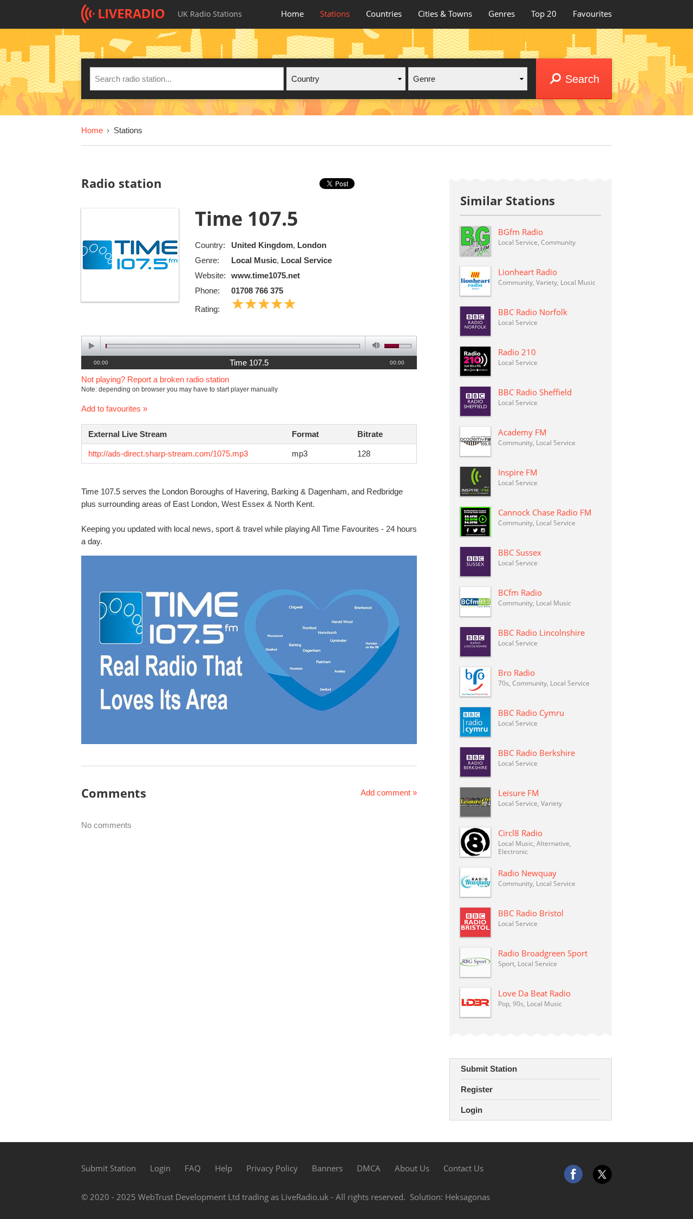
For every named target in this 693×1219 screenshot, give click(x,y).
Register (477, 1089)
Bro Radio (516, 672)
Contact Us (463, 1168)
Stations (335, 13)
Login (471, 1109)
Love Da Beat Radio (534, 993)
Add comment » (389, 792)
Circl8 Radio (520, 832)
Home (292, 13)
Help (223, 1168)
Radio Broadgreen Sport (542, 953)
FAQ (193, 1168)
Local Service (306, 260)
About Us (412, 1168)
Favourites (592, 13)
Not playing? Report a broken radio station (155, 379)
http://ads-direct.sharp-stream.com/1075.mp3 (168, 453)
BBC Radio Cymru (531, 712)
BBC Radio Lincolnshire (541, 632)
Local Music (254, 260)
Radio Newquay (527, 873)
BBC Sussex (519, 552)
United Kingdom (262, 245)
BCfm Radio (520, 592)
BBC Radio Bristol (531, 913)
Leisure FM (518, 792)
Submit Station (489, 1068)
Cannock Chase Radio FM (545, 512)
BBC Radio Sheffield (535, 392)
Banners (327, 1168)
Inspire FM (518, 472)
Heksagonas (467, 1196)
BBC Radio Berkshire (536, 752)
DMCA (369, 1168)
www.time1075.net (265, 275)
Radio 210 (517, 352)
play (91, 345)
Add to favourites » (114, 408)
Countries (384, 13)
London (311, 245)
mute (374, 345)
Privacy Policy (272, 1168)
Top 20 (544, 13)
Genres (501, 13)
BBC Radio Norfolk (532, 312)
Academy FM (522, 432)
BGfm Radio (520, 231)
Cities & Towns (445, 13)
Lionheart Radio (527, 271)
